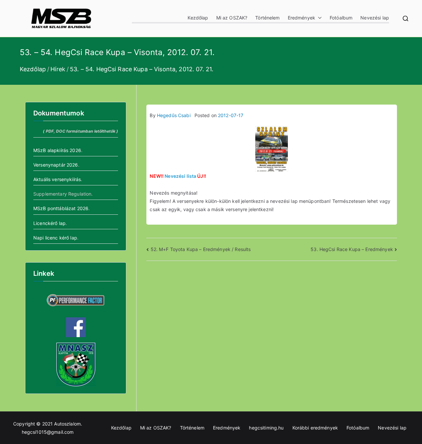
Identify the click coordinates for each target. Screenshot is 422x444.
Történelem (267, 17)
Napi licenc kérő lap (55, 237)
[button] (318, 18)
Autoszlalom (67, 424)
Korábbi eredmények (315, 427)
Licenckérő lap (49, 223)
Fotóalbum (341, 17)
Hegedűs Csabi (174, 115)
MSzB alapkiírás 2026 (57, 150)
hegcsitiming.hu (266, 427)
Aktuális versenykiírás (57, 179)
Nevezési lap (374, 17)
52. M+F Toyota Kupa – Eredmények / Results (201, 249)
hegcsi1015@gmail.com (48, 432)
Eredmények (301, 17)
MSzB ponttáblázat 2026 (60, 208)
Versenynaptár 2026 (55, 165)
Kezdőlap (198, 17)
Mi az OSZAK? (232, 17)
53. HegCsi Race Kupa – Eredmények (352, 249)
